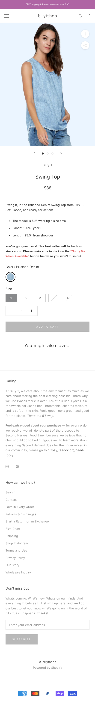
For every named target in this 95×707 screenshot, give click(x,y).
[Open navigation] (6, 15)
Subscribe (21, 639)
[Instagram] (7, 466)
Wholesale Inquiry (18, 572)
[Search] (81, 16)
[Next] (61, 153)
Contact (11, 499)
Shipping (12, 536)
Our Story (12, 565)
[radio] (10, 277)
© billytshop (47, 662)
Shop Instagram (17, 543)
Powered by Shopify (47, 667)
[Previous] (34, 153)
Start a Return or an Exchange (27, 521)
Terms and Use (16, 550)
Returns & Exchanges (21, 514)
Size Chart (13, 529)
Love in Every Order (20, 507)
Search (10, 492)
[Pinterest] (17, 466)
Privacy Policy (15, 558)
